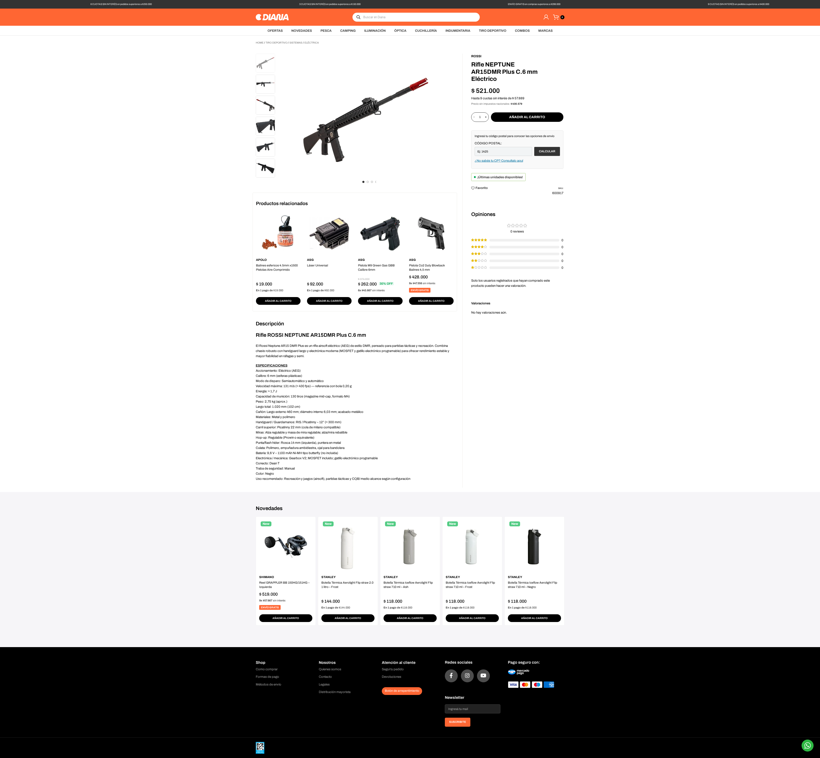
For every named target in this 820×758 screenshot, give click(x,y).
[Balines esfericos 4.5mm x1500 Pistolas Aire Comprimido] (278, 233)
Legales (324, 684)
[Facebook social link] (451, 675)
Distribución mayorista (335, 692)
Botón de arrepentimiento (402, 690)
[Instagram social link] (467, 675)
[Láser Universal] (329, 233)
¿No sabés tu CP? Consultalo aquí (499, 160)
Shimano (266, 577)
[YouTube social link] (483, 675)
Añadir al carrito (527, 117)
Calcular (547, 151)
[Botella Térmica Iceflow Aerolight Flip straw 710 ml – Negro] (534, 546)
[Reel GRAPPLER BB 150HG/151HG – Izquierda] (285, 546)
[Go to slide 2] (368, 182)
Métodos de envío (268, 684)
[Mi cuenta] (546, 17)
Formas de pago (267, 676)
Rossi (476, 56)
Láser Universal (317, 265)
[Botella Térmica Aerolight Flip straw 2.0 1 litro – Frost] (348, 546)
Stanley (328, 577)
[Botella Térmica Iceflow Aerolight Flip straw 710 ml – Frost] (472, 546)
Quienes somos (330, 669)
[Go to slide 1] (363, 182)
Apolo (261, 259)
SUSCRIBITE (457, 721)
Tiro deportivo (276, 42)
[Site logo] (272, 17)
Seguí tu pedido (393, 669)
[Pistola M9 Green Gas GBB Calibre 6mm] (380, 233)
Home (259, 42)
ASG (310, 259)
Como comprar (267, 669)
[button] (278, 301)
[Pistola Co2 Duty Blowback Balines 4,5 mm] (431, 233)
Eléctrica (311, 42)
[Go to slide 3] (372, 182)
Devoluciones (391, 676)
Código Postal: (488, 143)
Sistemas (295, 42)
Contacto (325, 676)
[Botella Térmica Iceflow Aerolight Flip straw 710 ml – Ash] (410, 546)
